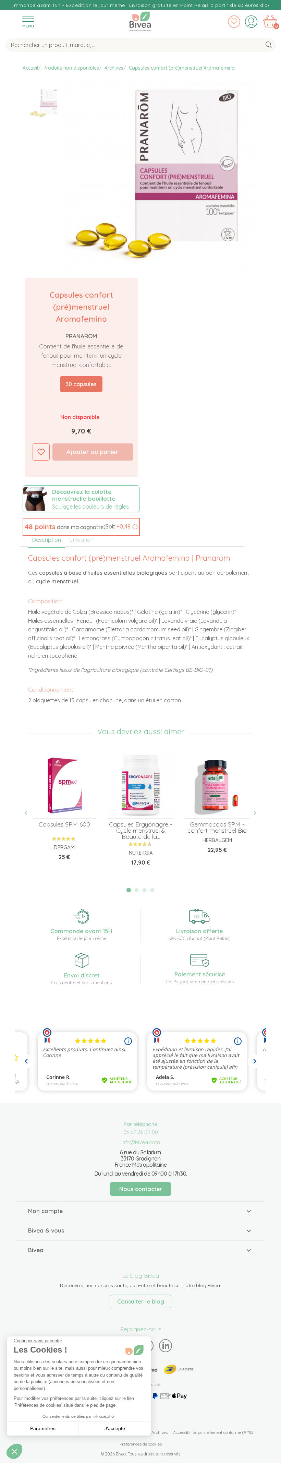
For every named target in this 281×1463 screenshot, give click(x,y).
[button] (81, 527)
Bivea (140, 20)
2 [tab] (137, 890)
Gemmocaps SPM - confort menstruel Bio (217, 827)
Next (251, 813)
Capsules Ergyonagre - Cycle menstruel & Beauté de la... (140, 830)
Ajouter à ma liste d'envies (41, 452)
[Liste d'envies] (234, 21)
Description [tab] (46, 539)
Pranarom (81, 336)
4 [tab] (152, 890)
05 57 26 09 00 (140, 1132)
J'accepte (115, 1428)
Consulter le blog (140, 1301)
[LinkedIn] (165, 1345)
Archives (159, 1432)
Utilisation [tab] (81, 539)
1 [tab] (128, 890)
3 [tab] (145, 890)
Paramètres (43, 1428)
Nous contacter (140, 1188)
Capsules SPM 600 (64, 824)
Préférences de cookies (141, 1444)
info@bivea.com (140, 1142)
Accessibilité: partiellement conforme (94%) (213, 1432)
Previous (30, 813)
